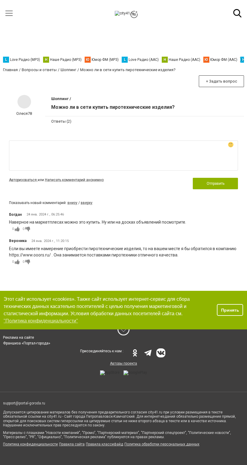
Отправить (215, 183)
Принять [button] (230, 310)
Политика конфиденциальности (30, 444)
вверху (86, 203)
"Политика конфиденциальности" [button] (41, 320)
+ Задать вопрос (221, 81)
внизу (72, 203)
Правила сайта (72, 444)
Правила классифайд (104, 444)
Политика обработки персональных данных (161, 444)
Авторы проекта (123, 363)
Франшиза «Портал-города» (26, 343)
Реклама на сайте (18, 337)
